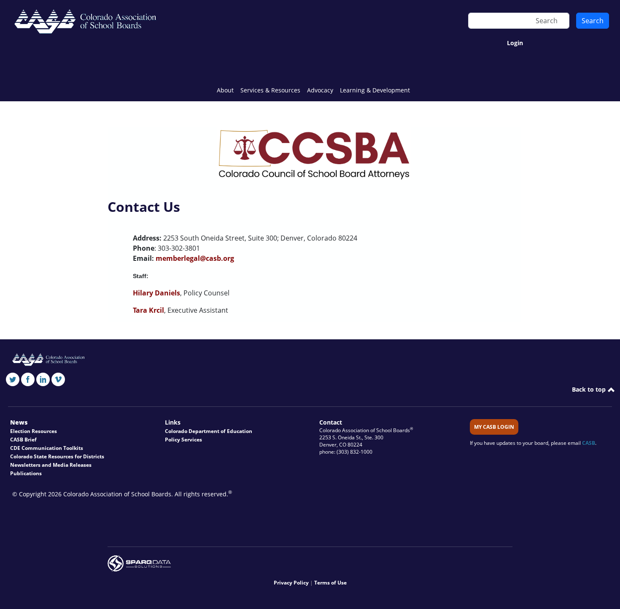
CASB (588, 443)
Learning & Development (375, 90)
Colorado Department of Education (208, 431)
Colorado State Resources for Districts (57, 456)
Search (593, 20)
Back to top (589, 389)
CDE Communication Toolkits (46, 448)
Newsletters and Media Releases (51, 464)
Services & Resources (270, 90)
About (225, 90)
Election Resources (33, 431)
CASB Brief (23, 439)
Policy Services (183, 439)
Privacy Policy (291, 582)
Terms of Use (330, 582)
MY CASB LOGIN (494, 426)
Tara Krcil (148, 310)
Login (515, 43)
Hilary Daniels (156, 293)
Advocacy (320, 90)
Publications (26, 473)
